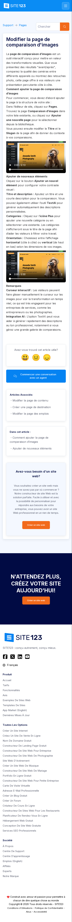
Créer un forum (12, 800)
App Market (15, 710)
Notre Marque (11, 876)
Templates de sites (14, 705)
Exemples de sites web (16, 700)
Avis (5, 695)
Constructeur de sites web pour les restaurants (31, 810)
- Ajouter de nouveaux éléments (31, 448)
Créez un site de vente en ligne (22, 735)
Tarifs (6, 685)
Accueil (7, 680)
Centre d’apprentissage (16, 856)
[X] (12, 656)
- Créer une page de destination (30, 407)
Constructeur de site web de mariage (25, 770)
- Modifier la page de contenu (29, 400)
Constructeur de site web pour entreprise (27, 750)
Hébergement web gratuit (18, 820)
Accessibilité (40, 911)
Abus (28, 911)
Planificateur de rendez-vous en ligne (25, 815)
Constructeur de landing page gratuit (24, 745)
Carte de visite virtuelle (16, 785)
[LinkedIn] (20, 656)
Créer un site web (36, 525)
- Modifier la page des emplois (29, 413)
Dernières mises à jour (16, 715)
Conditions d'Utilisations (19, 908)
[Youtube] (27, 656)
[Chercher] (64, 26)
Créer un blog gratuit (15, 795)
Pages (23, 25)
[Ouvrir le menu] (65, 5)
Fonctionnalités (11, 690)
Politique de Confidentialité (49, 908)
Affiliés (7, 866)
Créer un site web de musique (21, 765)
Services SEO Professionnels (19, 830)
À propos (8, 846)
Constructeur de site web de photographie (28, 755)
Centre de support (13, 851)
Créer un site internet (15, 730)
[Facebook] (6, 656)
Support (8, 25)
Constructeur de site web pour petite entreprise (31, 780)
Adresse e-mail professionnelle (21, 790)
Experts (7, 871)
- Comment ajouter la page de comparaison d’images (29, 440)
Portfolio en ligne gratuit (17, 775)
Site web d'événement (16, 760)
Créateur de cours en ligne (19, 805)
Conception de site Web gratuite (22, 825)
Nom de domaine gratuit (17, 740)
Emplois (12, 861)
